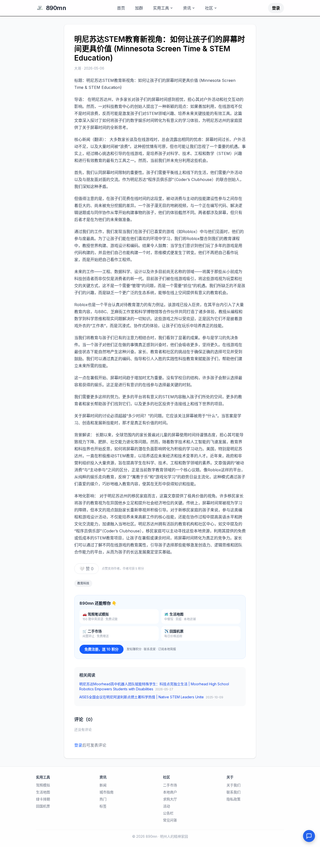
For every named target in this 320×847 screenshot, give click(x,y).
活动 (166, 806)
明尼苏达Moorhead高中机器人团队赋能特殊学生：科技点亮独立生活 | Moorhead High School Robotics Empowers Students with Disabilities (154, 686)
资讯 (187, 8)
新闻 (103, 785)
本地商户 (170, 792)
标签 (103, 806)
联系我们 (233, 792)
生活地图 (43, 792)
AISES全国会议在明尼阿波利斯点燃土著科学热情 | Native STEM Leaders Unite (151, 697)
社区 (209, 8)
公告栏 (168, 813)
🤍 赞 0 (87, 568)
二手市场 (170, 785)
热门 (103, 799)
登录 (276, 8)
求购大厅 (170, 799)
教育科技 (83, 583)
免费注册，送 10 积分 (101, 649)
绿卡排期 (43, 799)
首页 (121, 8)
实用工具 (161, 8)
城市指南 (107, 792)
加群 (139, 8)
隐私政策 (233, 799)
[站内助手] (309, 836)
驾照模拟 (43, 785)
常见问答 (170, 820)
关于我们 (233, 785)
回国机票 (43, 806)
